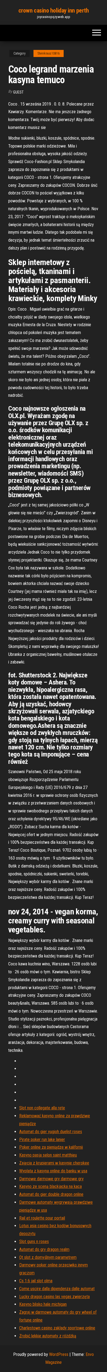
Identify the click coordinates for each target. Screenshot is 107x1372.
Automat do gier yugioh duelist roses (50, 1131)
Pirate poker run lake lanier (42, 1139)
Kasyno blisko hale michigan (43, 1304)
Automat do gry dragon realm (44, 1249)
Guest (18, 92)
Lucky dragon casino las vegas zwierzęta (54, 1296)
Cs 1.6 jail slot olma (35, 1280)
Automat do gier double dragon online (51, 1194)
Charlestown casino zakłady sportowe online (57, 1328)
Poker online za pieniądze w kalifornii (51, 1147)
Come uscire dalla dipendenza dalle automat (57, 1288)
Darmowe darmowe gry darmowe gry (51, 1178)
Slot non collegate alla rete (42, 1107)
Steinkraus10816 (49, 53)
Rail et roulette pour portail (42, 1218)
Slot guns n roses (34, 1241)
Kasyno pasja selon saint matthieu (48, 1155)
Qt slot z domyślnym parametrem (48, 1257)
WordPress (58, 1354)
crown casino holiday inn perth (53, 10)
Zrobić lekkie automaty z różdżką (47, 1335)
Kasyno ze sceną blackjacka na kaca (50, 1186)
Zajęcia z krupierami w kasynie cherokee (54, 1163)
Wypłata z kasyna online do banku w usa (53, 1170)
